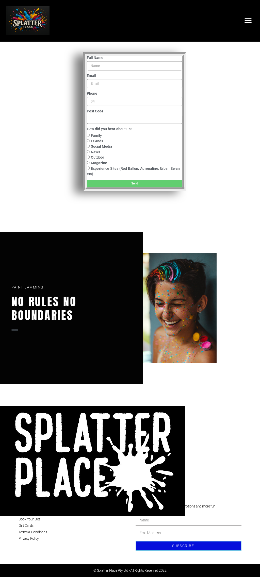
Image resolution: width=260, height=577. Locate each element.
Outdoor (97, 157)
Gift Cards (26, 525)
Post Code (95, 111)
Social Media (101, 146)
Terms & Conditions (33, 532)
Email (91, 76)
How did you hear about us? (109, 129)
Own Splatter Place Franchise (40, 513)
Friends (97, 141)
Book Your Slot (29, 519)
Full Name (95, 58)
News (95, 152)
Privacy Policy (29, 538)
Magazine (99, 163)
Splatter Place (29, 506)
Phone (92, 93)
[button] (248, 20)
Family (96, 135)
